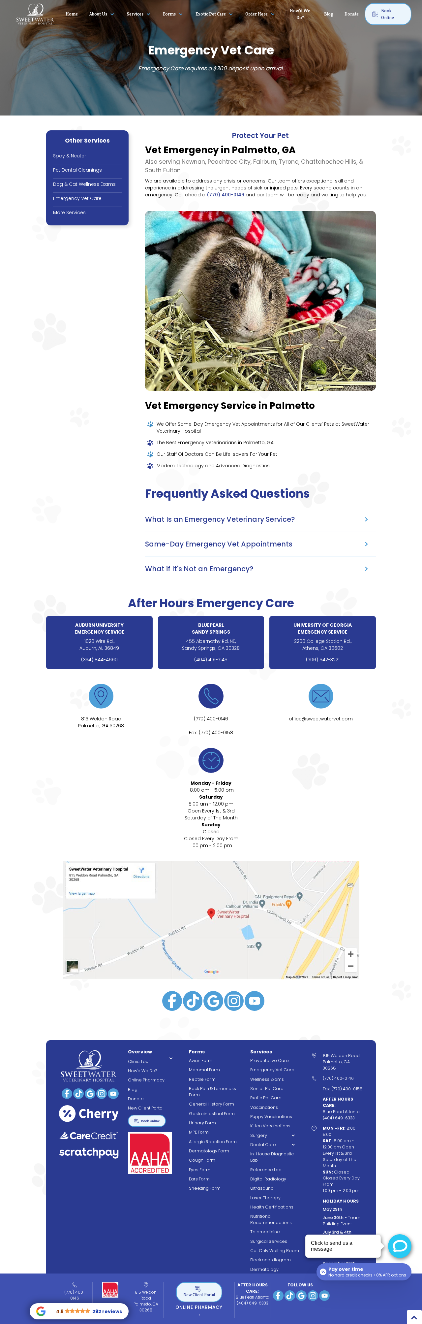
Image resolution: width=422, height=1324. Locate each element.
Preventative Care (269, 1060)
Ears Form (199, 1179)
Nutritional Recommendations (271, 1219)
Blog (328, 14)
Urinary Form (202, 1123)
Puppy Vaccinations (271, 1116)
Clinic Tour (139, 1061)
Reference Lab (266, 1170)
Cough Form (202, 1160)
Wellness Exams (267, 1079)
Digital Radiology (268, 1179)
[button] (102, 14)
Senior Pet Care (267, 1088)
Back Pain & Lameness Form (212, 1092)
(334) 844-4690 (99, 659)
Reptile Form (202, 1079)
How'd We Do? (143, 1071)
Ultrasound (262, 1188)
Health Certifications (271, 1207)
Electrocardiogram (270, 1260)
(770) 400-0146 (225, 194)
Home (72, 14)
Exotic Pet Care (266, 1098)
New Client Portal (146, 1108)
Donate (352, 14)
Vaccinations (264, 1107)
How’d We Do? (300, 14)
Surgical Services (268, 1241)
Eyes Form (199, 1170)
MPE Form (199, 1132)
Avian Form (200, 1060)
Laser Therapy (265, 1198)
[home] (35, 14)
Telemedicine (265, 1232)
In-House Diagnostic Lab (272, 1157)
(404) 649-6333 (252, 1303)
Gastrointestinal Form (212, 1113)
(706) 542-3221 (323, 659)
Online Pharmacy (146, 1080)
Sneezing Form (205, 1188)
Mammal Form (204, 1070)
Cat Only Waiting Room (274, 1250)
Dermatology (264, 1269)
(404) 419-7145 (210, 659)
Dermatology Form (209, 1151)
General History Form (211, 1104)
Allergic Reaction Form (213, 1141)
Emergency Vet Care (272, 1070)
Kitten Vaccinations (270, 1126)
